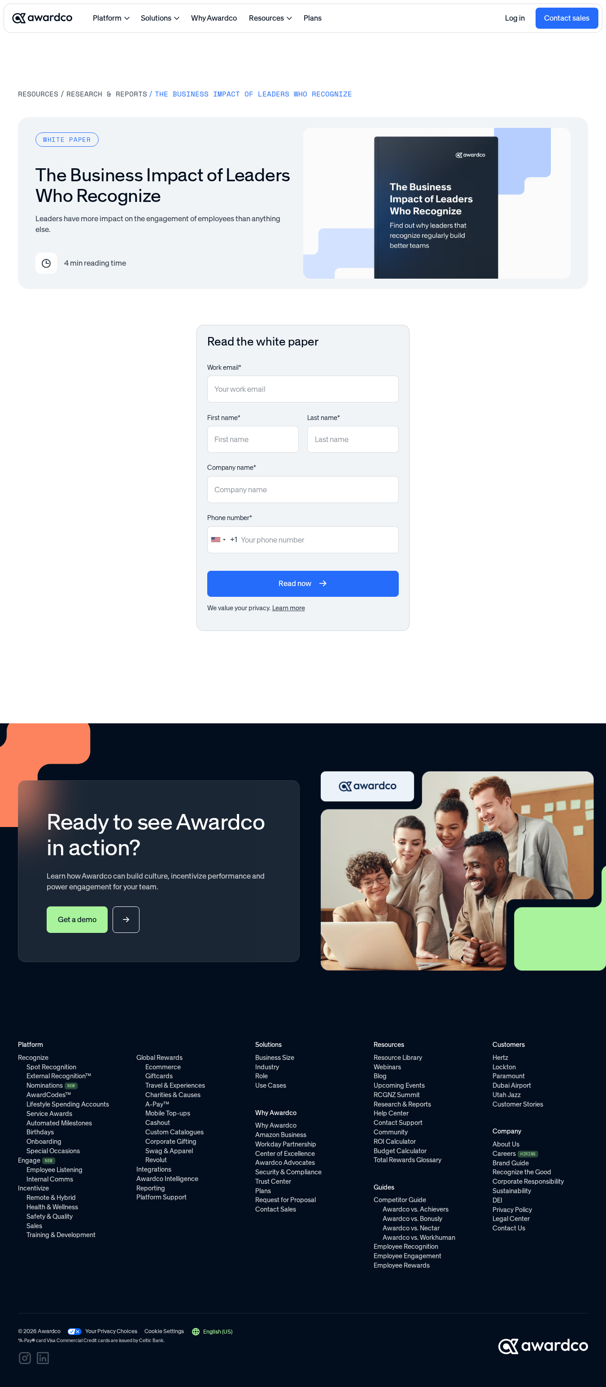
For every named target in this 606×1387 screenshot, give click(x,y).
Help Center (391, 1113)
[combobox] (222, 539)
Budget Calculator (400, 1151)
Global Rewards (159, 1058)
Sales (34, 1226)
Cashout (157, 1123)
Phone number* (229, 518)
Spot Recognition (51, 1067)
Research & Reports (106, 94)
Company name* (231, 468)
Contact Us (509, 1228)
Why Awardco (214, 17)
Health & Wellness (52, 1207)
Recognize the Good (522, 1172)
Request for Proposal (285, 1200)
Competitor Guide (400, 1200)
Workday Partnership (285, 1144)
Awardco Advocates (285, 1163)
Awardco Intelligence (167, 1179)
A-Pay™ (157, 1104)
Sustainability (512, 1191)
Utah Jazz (507, 1095)
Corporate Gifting (170, 1142)
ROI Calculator (395, 1142)
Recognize (33, 1058)
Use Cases (270, 1085)
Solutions (156, 17)
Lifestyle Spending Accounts (67, 1104)
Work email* (224, 367)
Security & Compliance (288, 1172)
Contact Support (398, 1123)
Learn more (288, 608)
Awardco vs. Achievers (416, 1209)
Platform (107, 17)
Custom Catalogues (174, 1132)
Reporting (150, 1188)
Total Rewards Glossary (407, 1160)
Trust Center (273, 1181)
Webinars (387, 1067)
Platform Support (161, 1197)
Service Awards (49, 1114)
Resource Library (398, 1058)
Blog (380, 1076)
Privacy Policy (512, 1210)
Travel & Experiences (175, 1085)
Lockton (504, 1067)
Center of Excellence (285, 1154)
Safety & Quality (49, 1216)
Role (261, 1076)
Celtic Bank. (152, 1340)
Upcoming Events (399, 1085)
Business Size (274, 1058)
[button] (212, 1331)
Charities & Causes (173, 1095)
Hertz (500, 1058)
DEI (497, 1200)
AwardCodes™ (48, 1095)
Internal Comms (49, 1179)
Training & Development (61, 1235)
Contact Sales (275, 1209)
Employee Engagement (407, 1256)
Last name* (323, 418)
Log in (515, 17)
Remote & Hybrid (51, 1198)
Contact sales (566, 17)
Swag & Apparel (169, 1151)
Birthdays (40, 1132)
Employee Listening (54, 1170)
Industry (267, 1067)
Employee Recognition (406, 1247)
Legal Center (511, 1219)
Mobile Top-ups (167, 1113)
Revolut (156, 1160)
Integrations (153, 1169)
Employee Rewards (402, 1265)
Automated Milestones (59, 1123)
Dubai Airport (512, 1085)
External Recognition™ (58, 1076)
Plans (313, 17)
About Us (506, 1144)
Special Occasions (53, 1151)
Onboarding (43, 1142)
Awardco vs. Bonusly (412, 1219)
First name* (223, 418)
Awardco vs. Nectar (411, 1228)
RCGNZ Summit (397, 1095)
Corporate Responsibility (528, 1181)
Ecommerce (163, 1067)
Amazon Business (280, 1135)
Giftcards (159, 1076)
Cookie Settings (164, 1331)
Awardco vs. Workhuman (419, 1238)
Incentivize (33, 1188)
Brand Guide (511, 1163)
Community (391, 1132)
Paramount (509, 1076)
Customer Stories (518, 1104)
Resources (266, 17)
